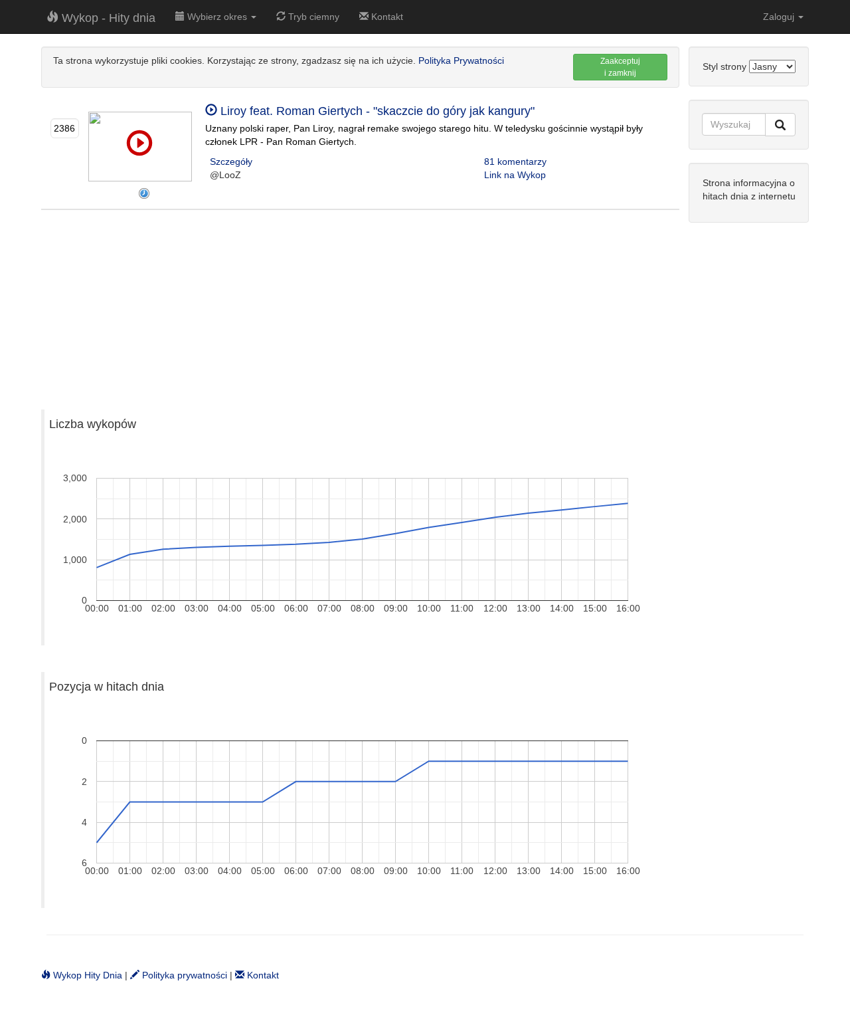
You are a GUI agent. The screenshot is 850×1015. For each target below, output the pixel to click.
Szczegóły (231, 161)
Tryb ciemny (312, 16)
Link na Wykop (515, 174)
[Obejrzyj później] (144, 193)
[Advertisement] (360, 303)
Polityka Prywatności (461, 60)
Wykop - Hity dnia (106, 18)
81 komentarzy (515, 161)
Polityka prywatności (183, 975)
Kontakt (386, 16)
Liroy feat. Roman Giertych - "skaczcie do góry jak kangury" (376, 111)
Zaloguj (780, 16)
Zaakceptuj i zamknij (620, 67)
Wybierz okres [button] (217, 16)
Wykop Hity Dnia (86, 975)
